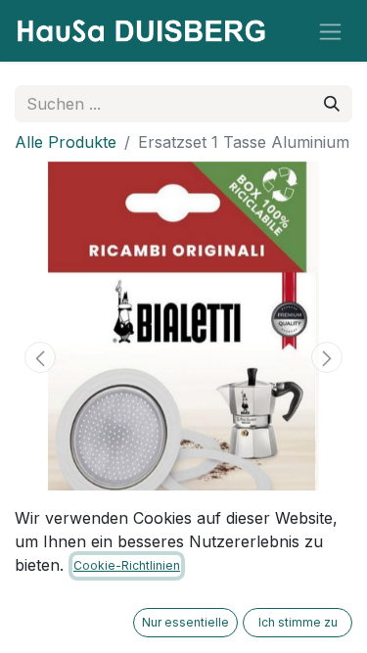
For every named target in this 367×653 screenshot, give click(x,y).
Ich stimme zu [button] (298, 622)
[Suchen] (331, 103)
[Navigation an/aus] (330, 31)
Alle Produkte (65, 142)
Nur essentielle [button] (185, 622)
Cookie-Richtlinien (126, 565)
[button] (40, 357)
